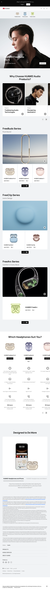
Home (4, 545)
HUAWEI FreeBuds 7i (39, 178)
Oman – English (6, 568)
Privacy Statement (17, 571)
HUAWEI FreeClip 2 (8, 245)
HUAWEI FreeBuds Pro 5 (10, 178)
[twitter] (6, 562)
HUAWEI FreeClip (31, 245)
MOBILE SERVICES (7, 552)
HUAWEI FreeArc (31, 307)
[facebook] (3, 562)
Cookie (23, 571)
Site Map (4, 571)
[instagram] (11, 562)
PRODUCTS (5, 549)
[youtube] (8, 562)
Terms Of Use (9, 571)
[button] (41, 8)
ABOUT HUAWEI (6, 555)
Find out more (17, 587)
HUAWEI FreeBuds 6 (24, 178)
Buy (27, 180)
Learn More (42, 63)
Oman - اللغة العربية (13, 568)
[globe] (3, 568)
